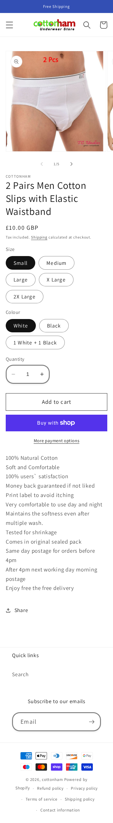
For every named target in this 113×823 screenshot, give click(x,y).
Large (21, 279)
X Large (56, 279)
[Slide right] (71, 164)
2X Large (25, 296)
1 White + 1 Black (35, 342)
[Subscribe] (91, 721)
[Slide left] (41, 164)
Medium (56, 262)
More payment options (57, 440)
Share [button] (21, 610)
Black (54, 325)
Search (20, 674)
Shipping (39, 237)
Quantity (15, 359)
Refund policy (50, 788)
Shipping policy (80, 799)
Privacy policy (84, 788)
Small (20, 262)
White (21, 325)
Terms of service (42, 799)
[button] (9, 25)
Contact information (60, 810)
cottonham (52, 779)
